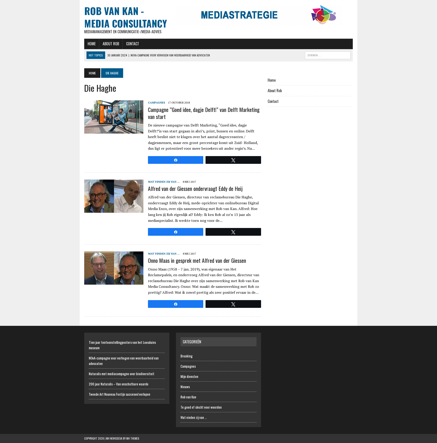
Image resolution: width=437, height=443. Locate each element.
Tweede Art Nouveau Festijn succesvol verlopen (119, 394)
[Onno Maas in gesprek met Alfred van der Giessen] (113, 281)
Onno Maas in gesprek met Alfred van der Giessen (197, 260)
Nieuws (185, 386)
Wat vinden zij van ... (164, 181)
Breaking (186, 355)
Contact (132, 43)
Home (92, 43)
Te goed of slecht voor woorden (201, 407)
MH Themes (132, 438)
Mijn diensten (189, 376)
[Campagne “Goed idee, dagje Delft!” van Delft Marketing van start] (113, 130)
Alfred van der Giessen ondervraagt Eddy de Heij (195, 188)
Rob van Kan (188, 396)
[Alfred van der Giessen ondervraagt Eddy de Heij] (113, 209)
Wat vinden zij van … (193, 417)
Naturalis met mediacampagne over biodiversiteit (121, 373)
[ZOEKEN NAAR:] (328, 54)
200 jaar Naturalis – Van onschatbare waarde (118, 383)
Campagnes (156, 102)
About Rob (111, 43)
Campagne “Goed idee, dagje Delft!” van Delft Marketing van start (203, 113)
